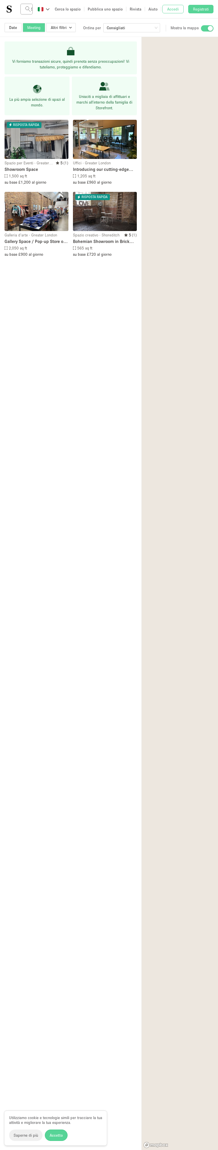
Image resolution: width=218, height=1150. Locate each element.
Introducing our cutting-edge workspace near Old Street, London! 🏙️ (101, 170)
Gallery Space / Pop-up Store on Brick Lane (35, 242)
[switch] (207, 28)
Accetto (56, 1135)
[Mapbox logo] (155, 1145)
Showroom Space (21, 169)
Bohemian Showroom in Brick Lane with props (101, 242)
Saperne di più (26, 1135)
